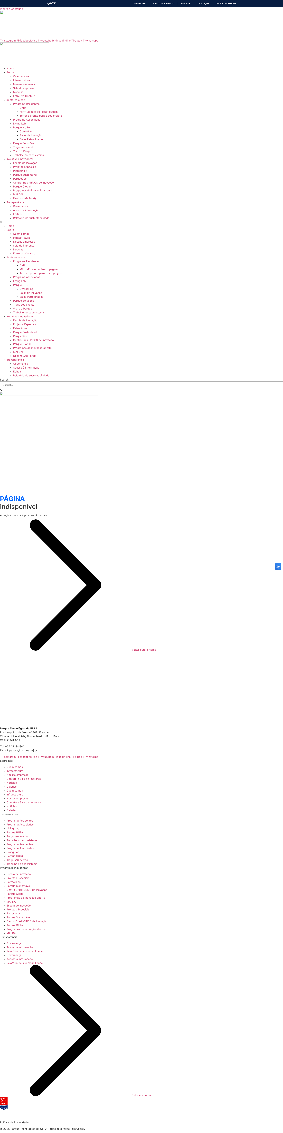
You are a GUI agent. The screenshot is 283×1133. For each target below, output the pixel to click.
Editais (17, 214)
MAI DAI (18, 194)
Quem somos (21, 76)
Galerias (12, 786)
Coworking (26, 131)
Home (10, 68)
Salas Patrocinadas (31, 139)
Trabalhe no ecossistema (28, 155)
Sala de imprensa (23, 88)
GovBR (51, 3)
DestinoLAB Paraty (25, 198)
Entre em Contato (24, 96)
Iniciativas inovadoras (20, 159)
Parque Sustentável (25, 174)
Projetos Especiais (24, 166)
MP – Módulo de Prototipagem (39, 111)
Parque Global (22, 186)
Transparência (15, 202)
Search (4, 379)
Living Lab (19, 123)
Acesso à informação (163, 3)
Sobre (10, 72)
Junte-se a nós (16, 100)
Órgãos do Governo (226, 3)
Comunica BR (139, 3)
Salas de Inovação (31, 135)
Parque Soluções (23, 143)
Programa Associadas (26, 119)
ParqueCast (20, 178)
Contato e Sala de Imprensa (24, 778)
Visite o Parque (22, 151)
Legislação (203, 3)
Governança (20, 206)
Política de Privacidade (14, 1122)
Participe (185, 3)
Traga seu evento (24, 147)
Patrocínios (20, 170)
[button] (141, 222)
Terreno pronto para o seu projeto (41, 115)
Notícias (18, 92)
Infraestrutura (21, 80)
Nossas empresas (24, 84)
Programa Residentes (26, 103)
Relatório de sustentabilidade (31, 218)
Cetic (23, 107)
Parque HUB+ (21, 127)
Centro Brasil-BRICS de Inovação (33, 182)
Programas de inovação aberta (32, 190)
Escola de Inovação (25, 163)
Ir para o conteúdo (11, 8)
